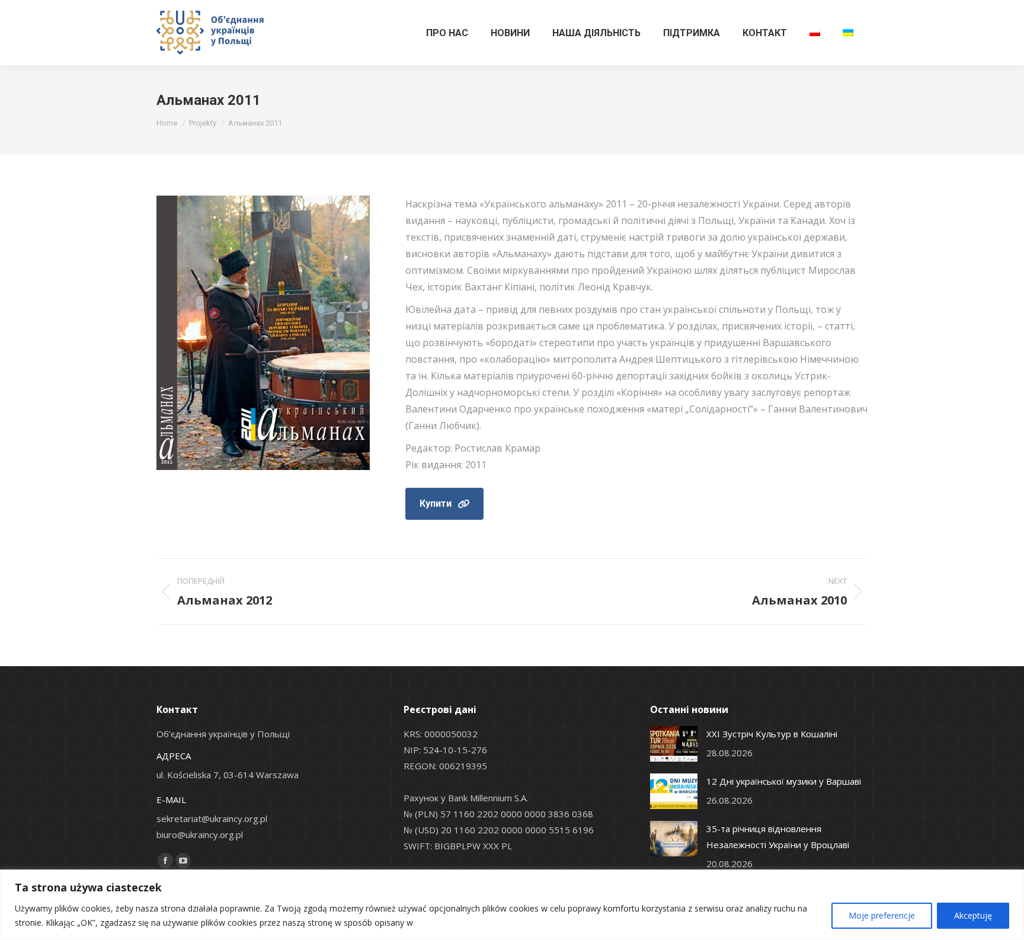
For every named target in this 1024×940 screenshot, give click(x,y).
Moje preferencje (882, 915)
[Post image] (673, 744)
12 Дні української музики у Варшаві (783, 781)
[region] (512, 904)
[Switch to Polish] (814, 32)
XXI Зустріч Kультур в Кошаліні (771, 734)
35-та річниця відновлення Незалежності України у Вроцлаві (777, 837)
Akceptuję (973, 915)
